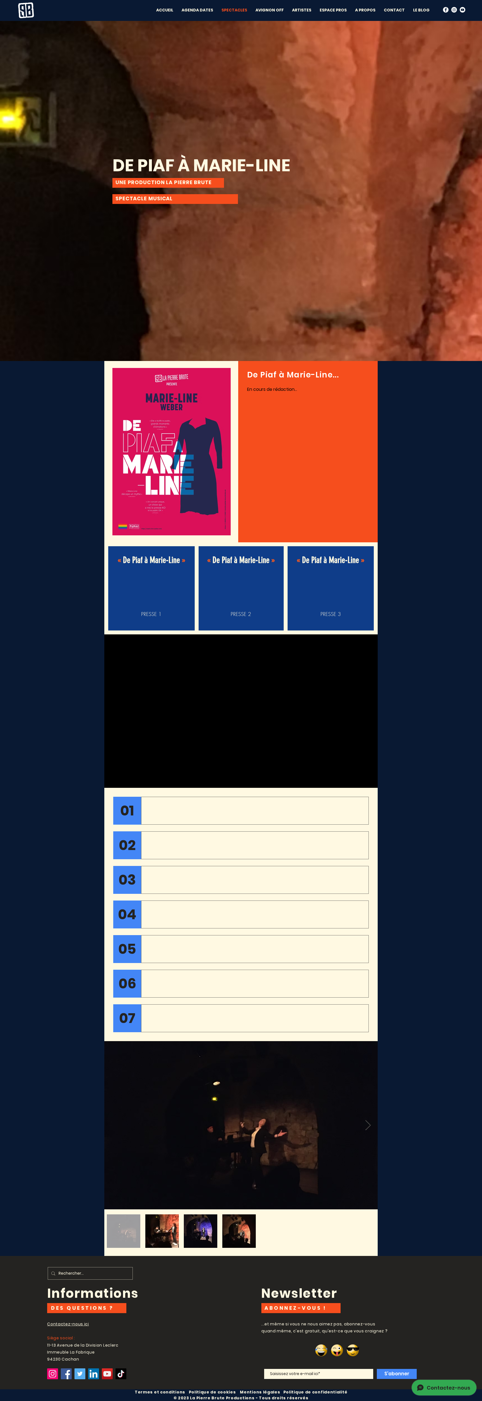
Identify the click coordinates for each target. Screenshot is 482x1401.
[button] (269, 10)
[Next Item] (368, 1125)
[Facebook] (446, 10)
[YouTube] (462, 10)
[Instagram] (52, 1373)
